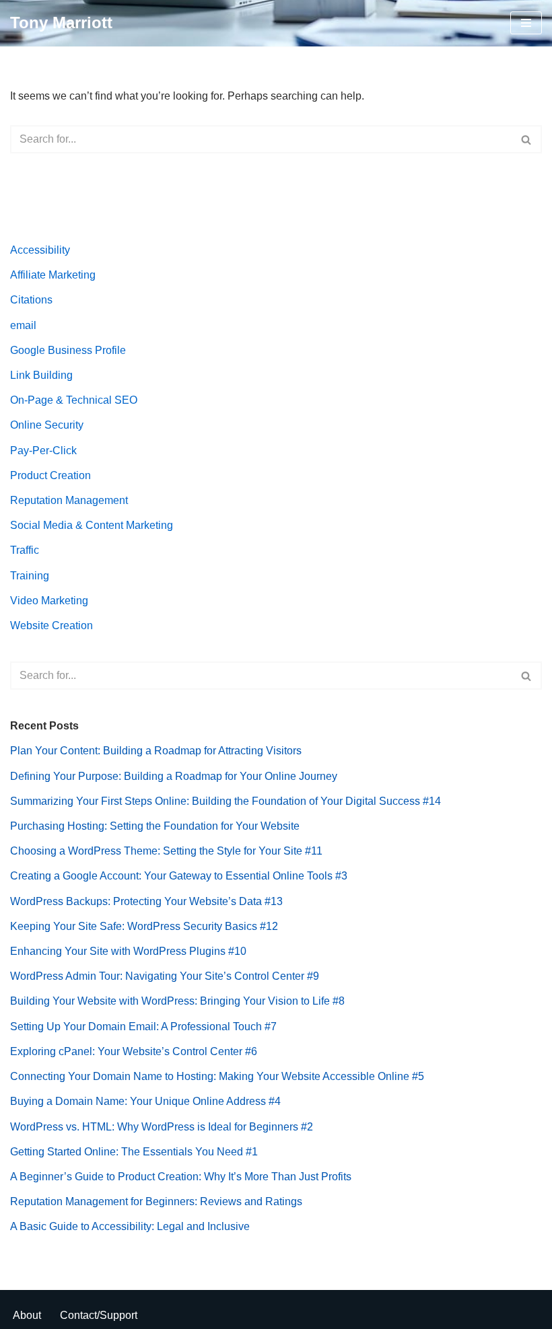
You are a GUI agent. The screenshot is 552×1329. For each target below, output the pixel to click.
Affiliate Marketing (53, 275)
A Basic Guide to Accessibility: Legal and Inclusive (130, 1226)
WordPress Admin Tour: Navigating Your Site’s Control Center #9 (164, 976)
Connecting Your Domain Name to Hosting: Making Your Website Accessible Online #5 (217, 1076)
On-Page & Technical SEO (73, 400)
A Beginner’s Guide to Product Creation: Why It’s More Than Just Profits (180, 1176)
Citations (31, 300)
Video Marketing (49, 600)
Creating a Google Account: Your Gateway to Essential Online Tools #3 (178, 876)
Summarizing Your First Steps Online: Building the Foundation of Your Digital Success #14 (225, 801)
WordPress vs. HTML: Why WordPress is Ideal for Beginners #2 (161, 1127)
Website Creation (51, 625)
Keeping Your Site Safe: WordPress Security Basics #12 (144, 926)
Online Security (46, 425)
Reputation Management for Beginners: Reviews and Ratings (156, 1201)
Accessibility (40, 250)
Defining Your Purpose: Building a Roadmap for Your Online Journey (173, 776)
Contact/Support (98, 1315)
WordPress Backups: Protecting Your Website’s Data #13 (146, 901)
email (23, 325)
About (27, 1315)
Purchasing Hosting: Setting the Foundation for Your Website (155, 826)
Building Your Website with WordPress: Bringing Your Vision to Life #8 (177, 1001)
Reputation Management (69, 500)
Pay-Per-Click (43, 450)
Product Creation (50, 475)
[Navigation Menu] (526, 22)
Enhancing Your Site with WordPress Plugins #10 (128, 951)
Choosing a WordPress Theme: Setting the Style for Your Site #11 (166, 851)
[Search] (527, 139)
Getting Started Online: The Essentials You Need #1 (134, 1151)
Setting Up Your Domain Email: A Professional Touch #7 (143, 1026)
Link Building (41, 375)
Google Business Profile (68, 350)
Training (29, 575)
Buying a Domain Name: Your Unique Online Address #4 (145, 1101)
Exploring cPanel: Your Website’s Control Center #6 (133, 1051)
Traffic (24, 550)
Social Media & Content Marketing (91, 525)
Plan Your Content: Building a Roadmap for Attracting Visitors (156, 750)
